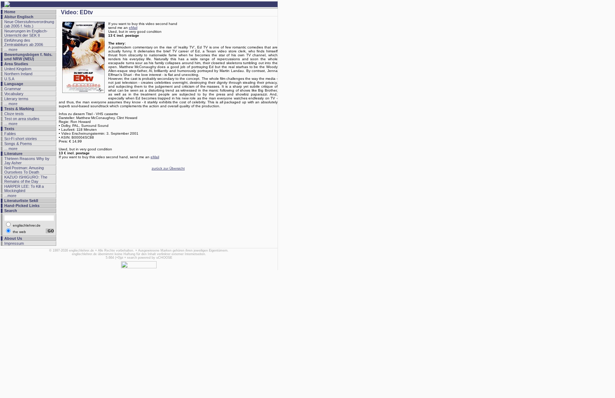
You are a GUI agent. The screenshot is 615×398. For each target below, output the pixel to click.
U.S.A (9, 79)
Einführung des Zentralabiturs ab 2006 (23, 42)
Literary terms (16, 99)
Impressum (14, 243)
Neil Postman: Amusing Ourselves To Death (24, 170)
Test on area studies (22, 119)
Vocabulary (13, 94)
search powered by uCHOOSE (149, 257)
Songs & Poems (18, 143)
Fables (10, 133)
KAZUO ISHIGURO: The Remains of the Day (25, 179)
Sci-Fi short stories (20, 138)
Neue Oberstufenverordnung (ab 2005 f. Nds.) (29, 24)
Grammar (12, 89)
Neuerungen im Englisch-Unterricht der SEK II (26, 33)
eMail (133, 28)
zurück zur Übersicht (168, 168)
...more (10, 195)
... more (10, 49)
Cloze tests (14, 114)
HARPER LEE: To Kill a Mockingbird (24, 188)
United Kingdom (17, 69)
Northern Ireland (18, 74)
